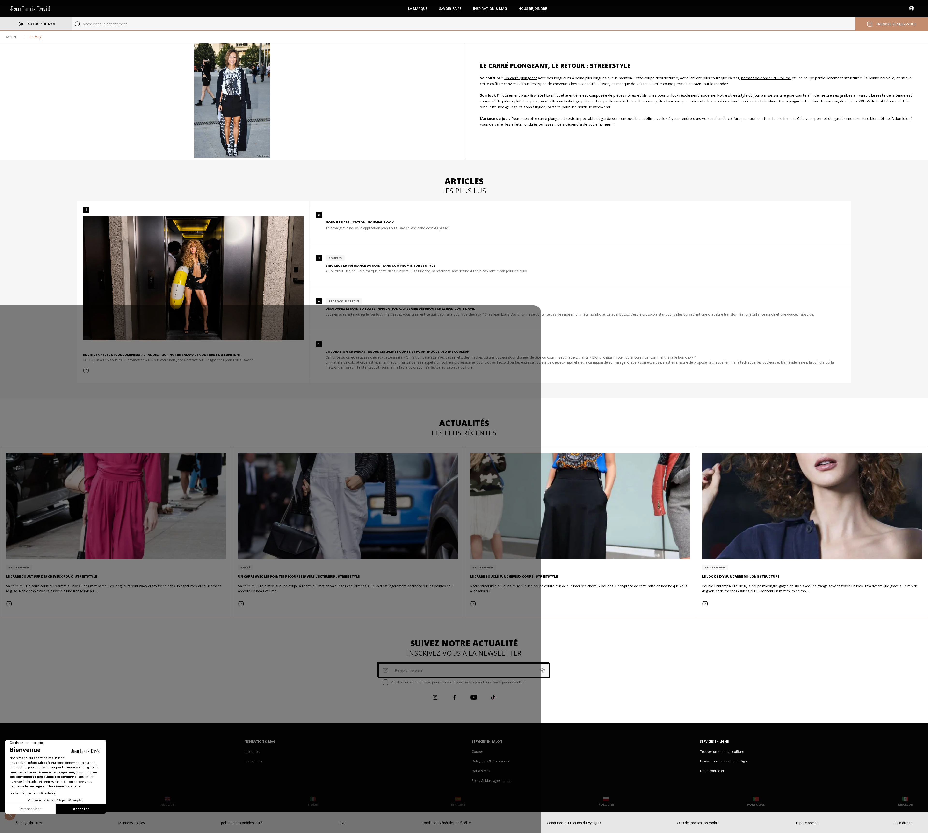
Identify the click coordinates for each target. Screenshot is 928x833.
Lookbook (252, 751)
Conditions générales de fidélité (446, 822)
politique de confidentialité (241, 822)
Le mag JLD (253, 761)
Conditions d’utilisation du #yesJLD (574, 822)
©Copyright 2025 (28, 822)
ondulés (531, 124)
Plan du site (903, 822)
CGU (341, 822)
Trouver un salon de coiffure (722, 751)
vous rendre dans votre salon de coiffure (706, 118)
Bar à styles (481, 770)
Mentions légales (131, 822)
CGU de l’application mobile (698, 822)
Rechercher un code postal (104, 24)
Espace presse (807, 822)
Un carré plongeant (520, 77)
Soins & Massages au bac (492, 780)
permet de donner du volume (766, 77)
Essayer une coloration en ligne (724, 761)
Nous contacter (712, 770)
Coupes (478, 751)
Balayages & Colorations (491, 761)
